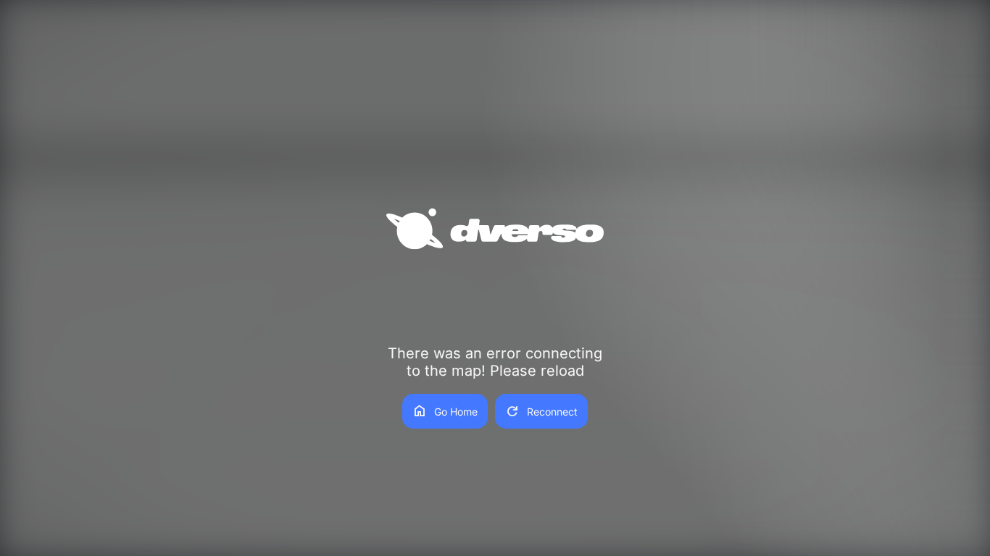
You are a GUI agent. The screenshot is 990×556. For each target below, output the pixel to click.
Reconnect (541, 411)
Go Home (445, 411)
